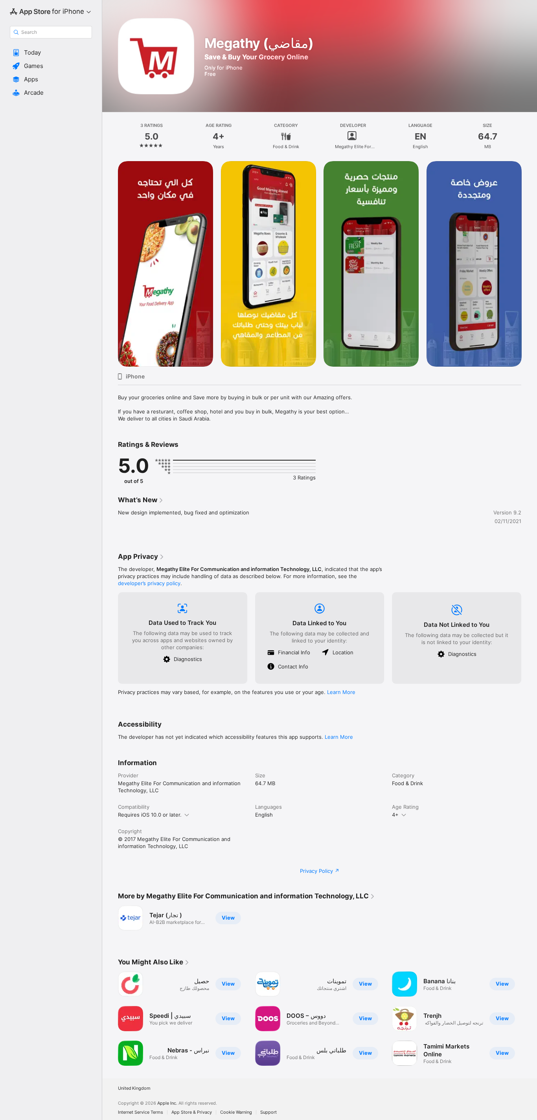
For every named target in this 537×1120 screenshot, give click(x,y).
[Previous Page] (110, 263)
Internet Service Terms (140, 1112)
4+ (395, 815)
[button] (51, 53)
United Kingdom (134, 1088)
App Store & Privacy (191, 1112)
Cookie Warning (236, 1112)
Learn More (341, 692)
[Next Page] (529, 263)
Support (268, 1112)
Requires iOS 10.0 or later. (150, 815)
